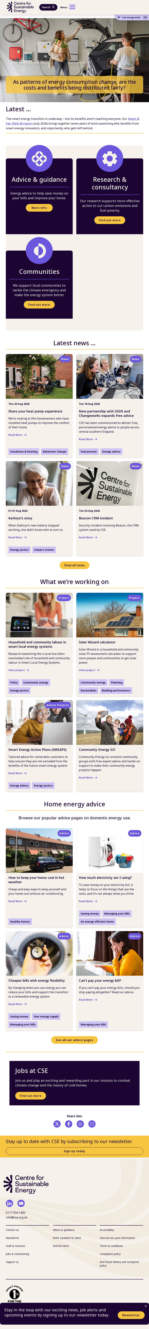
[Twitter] (57, 1124)
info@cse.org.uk (16, 1217)
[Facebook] (68, 1124)
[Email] (92, 1124)
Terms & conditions (111, 1246)
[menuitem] (27, 1229)
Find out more (109, 220)
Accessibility (107, 1230)
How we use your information (117, 1238)
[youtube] (21, 1203)
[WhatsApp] (80, 1124)
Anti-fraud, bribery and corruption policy (119, 1263)
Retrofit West (61, 1246)
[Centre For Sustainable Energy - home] (20, 7)
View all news (74, 565)
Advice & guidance (63, 1230)
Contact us (12, 1230)
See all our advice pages (74, 1040)
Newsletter (131, 1315)
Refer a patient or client (67, 1238)
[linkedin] (9, 1203)
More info (39, 208)
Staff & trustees (15, 1246)
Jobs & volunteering (17, 1254)
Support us (12, 1262)
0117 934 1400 (15, 1213)
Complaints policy (110, 1254)
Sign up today (74, 1151)
